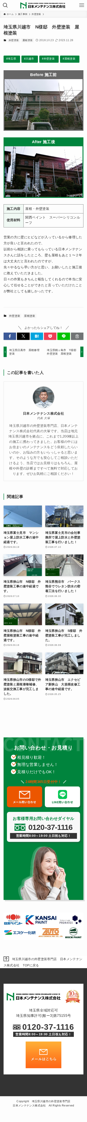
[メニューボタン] (81, 5)
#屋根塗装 (69, 58)
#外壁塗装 (48, 58)
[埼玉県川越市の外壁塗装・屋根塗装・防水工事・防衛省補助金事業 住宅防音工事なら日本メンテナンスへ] (43, 5)
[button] (10, 336)
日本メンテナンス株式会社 (43, 413)
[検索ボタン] (5, 5)
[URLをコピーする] (77, 336)
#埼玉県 (11, 58)
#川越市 (29, 58)
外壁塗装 (14, 40)
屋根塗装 (28, 40)
